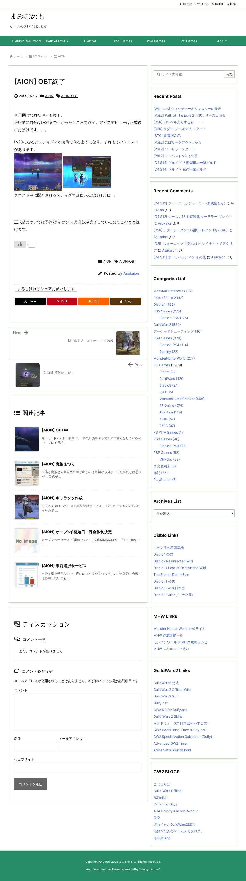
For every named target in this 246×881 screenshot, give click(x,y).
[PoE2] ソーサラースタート (174, 149)
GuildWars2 (167, 325)
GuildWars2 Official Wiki (172, 689)
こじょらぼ (162, 784)
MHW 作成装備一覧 (168, 635)
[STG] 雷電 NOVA (167, 135)
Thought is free (149, 869)
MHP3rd (169, 459)
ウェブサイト (24, 759)
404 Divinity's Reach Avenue (176, 811)
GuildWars (171, 378)
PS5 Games (167, 311)
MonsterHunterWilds (173, 291)
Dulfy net (161, 703)
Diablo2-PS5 (173, 318)
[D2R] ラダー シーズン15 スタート (180, 129)
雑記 (161, 473)
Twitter (187, 4)
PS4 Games (167, 338)
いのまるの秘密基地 (169, 547)
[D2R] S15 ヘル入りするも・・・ (179, 122)
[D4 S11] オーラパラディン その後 (180, 257)
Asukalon (131, 273)
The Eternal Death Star (171, 574)
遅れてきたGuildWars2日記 (174, 824)
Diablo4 (164, 304)
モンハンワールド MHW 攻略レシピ (181, 642)
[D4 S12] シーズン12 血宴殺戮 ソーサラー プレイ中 (193, 217)
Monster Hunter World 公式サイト (179, 629)
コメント (21, 690)
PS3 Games (166, 439)
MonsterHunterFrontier (181, 399)
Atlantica (170, 412)
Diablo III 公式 (164, 581)
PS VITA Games (169, 432)
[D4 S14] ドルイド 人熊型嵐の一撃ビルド (185, 162)
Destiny (168, 351)
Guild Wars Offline (167, 791)
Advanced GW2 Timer (171, 743)
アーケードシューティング (178, 331)
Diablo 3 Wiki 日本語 (169, 588)
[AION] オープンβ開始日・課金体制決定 (77, 531)
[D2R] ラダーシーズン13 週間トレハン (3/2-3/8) (191, 230)
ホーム (18, 56)
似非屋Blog (162, 838)
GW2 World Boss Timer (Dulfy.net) (180, 730)
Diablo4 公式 (163, 554)
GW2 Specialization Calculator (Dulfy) (183, 737)
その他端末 (165, 466)
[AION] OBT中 (55, 430)
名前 (17, 738)
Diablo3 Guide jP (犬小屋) (173, 595)
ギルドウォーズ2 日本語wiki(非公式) (181, 723)
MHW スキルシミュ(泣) (171, 649)
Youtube (202, 4)
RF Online (171, 405)
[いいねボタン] (20, 244)
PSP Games (166, 452)
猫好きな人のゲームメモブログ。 (179, 831)
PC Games (40, 56)
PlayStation (165, 479)
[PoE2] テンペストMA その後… (177, 156)
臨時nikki (160, 797)
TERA (167, 426)
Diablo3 (169, 385)
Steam (168, 372)
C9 (166, 392)
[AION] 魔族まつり (58, 464)
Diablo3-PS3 (173, 446)
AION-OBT (69, 96)
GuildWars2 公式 (166, 683)
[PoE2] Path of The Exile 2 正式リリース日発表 (189, 115)
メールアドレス (70, 738)
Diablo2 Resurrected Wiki (173, 561)
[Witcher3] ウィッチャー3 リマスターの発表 (187, 109)
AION (62, 56)
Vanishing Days (165, 804)
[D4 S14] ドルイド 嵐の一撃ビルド (180, 169)
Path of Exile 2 (168, 298)
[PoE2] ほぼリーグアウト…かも (177, 142)
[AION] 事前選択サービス (64, 565)
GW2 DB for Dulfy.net (170, 710)
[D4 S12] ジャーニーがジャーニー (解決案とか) (189, 203)
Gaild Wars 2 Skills (168, 716)
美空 (157, 818)
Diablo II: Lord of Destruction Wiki (180, 568)
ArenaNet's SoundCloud (172, 750)
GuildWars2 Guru (166, 696)
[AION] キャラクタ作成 (62, 497)
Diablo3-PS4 (173, 345)
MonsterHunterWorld (174, 358)
